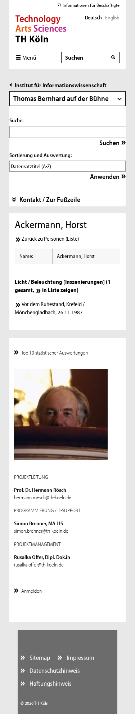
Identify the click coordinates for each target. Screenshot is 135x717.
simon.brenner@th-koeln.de (41, 530)
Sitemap (39, 657)
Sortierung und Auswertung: (40, 155)
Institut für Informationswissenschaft (61, 85)
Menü (29, 57)
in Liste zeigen (59, 289)
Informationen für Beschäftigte (91, 5)
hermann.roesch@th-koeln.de (43, 497)
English (112, 17)
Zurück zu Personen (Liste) (50, 238)
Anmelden (31, 590)
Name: (26, 256)
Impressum (79, 657)
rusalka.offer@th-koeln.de (39, 564)
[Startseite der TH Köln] (40, 28)
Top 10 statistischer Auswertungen (54, 352)
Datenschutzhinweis (54, 670)
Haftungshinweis (50, 683)
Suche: (16, 120)
